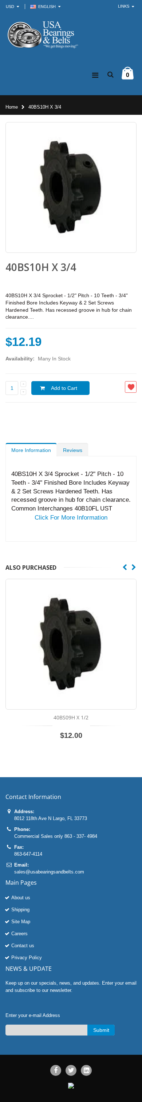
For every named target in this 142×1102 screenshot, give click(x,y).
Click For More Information (71, 517)
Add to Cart (64, 388)
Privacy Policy (26, 957)
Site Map (20, 921)
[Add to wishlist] (131, 387)
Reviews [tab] (72, 450)
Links (123, 6)
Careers (19, 933)
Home (11, 107)
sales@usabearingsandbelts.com (49, 872)
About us (20, 897)
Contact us (22, 945)
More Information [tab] (31, 450)
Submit (101, 1030)
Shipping (20, 909)
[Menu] (95, 75)
